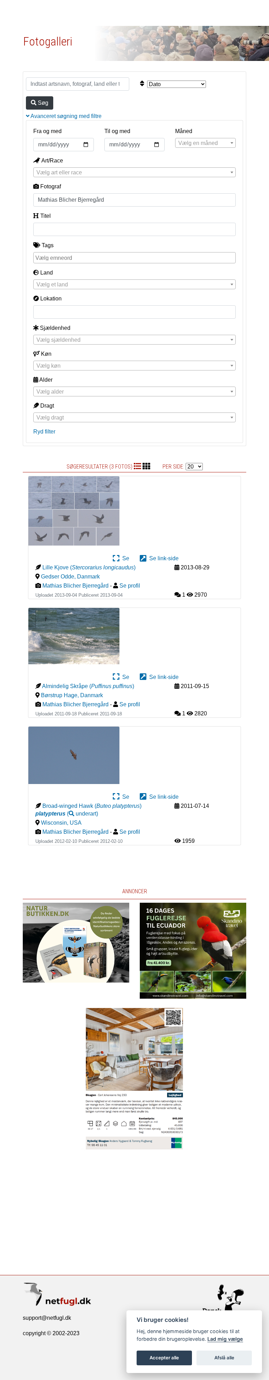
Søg (42, 103)
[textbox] (205, 143)
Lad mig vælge (225, 1339)
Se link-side (162, 558)
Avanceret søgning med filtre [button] (65, 116)
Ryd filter (44, 432)
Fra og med (47, 131)
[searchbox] (135, 257)
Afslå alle (224, 1357)
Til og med (117, 131)
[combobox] (205, 143)
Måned (183, 131)
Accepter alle (164, 1357)
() (66, 814)
